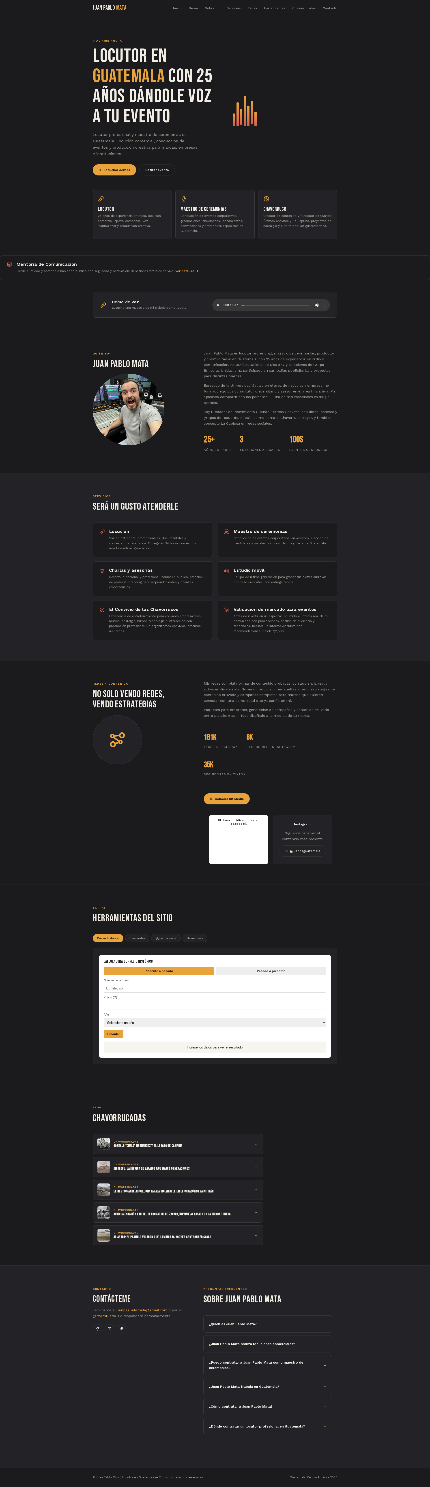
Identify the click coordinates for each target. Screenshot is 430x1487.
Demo (193, 8)
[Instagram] (109, 1328)
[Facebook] (97, 1328)
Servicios (234, 8)
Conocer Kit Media (229, 799)
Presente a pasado (159, 971)
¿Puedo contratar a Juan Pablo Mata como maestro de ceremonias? (256, 1365)
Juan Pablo (110, 7)
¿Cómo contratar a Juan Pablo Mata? (241, 1407)
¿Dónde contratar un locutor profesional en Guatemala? (257, 1426)
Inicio (177, 8)
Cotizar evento (157, 170)
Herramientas (274, 8)
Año (106, 1014)
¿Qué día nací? (165, 938)
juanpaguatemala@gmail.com (142, 1310)
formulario (106, 1316)
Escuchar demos (117, 170)
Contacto (330, 8)
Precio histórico (108, 938)
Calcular (113, 1034)
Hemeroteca (195, 938)
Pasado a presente (271, 971)
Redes (252, 8)
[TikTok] (121, 1328)
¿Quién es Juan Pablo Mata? (233, 1324)
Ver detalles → (186, 271)
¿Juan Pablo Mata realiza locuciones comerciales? (252, 1344)
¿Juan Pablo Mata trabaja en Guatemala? (244, 1387)
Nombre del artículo (116, 980)
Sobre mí (212, 8)
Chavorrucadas (304, 8)
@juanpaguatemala (305, 851)
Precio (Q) (110, 997)
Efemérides (137, 938)
